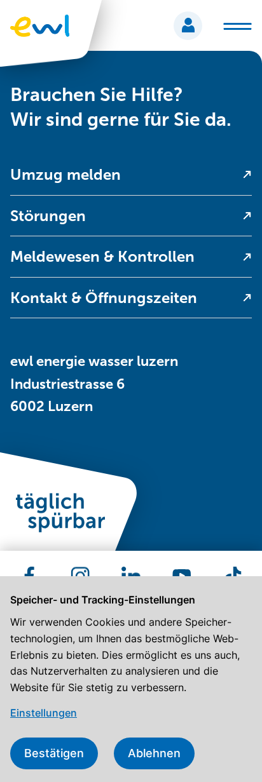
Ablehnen (154, 753)
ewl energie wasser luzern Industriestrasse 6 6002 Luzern (94, 383)
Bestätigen (54, 753)
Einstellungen (43, 712)
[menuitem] (131, 175)
